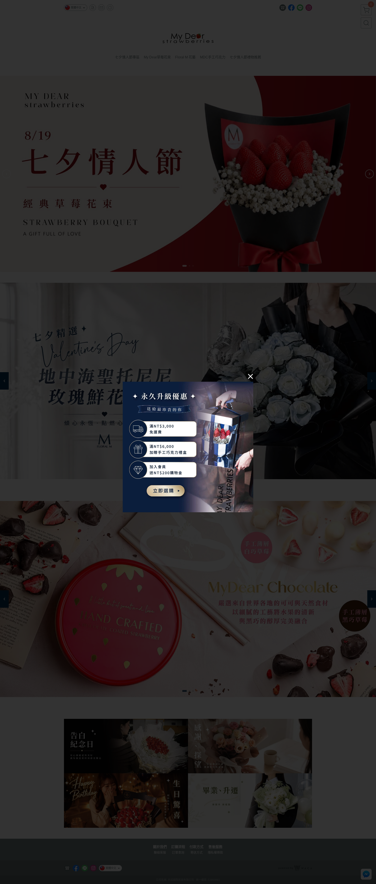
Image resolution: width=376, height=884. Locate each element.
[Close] (250, 376)
